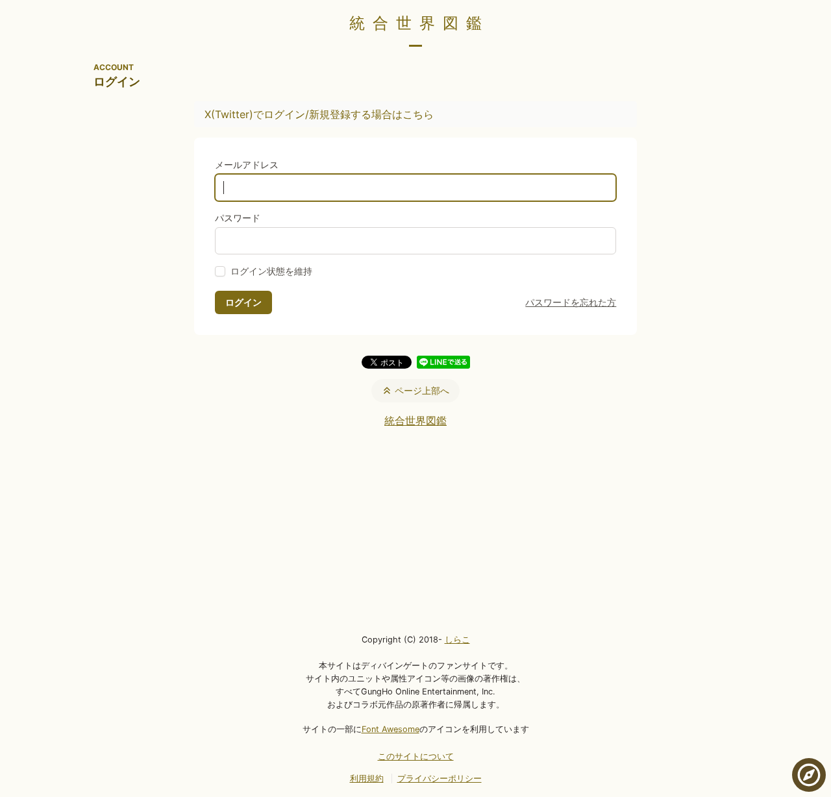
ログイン (243, 302)
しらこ (457, 639)
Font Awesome (390, 729)
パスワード (237, 217)
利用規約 (367, 778)
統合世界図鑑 (419, 23)
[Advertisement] (415, 529)
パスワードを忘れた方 (570, 302)
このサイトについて (416, 756)
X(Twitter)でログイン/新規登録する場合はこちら (319, 114)
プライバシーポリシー (439, 778)
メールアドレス (247, 164)
